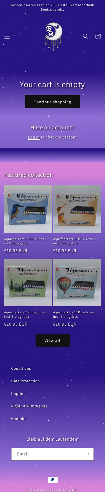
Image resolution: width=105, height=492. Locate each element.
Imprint (18, 393)
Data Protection (25, 380)
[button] (7, 36)
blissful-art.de (45, 489)
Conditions (21, 368)
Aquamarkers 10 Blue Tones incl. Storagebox (25, 241)
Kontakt (18, 418)
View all (52, 340)
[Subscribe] (87, 454)
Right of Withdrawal (29, 406)
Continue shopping (52, 101)
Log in (34, 137)
